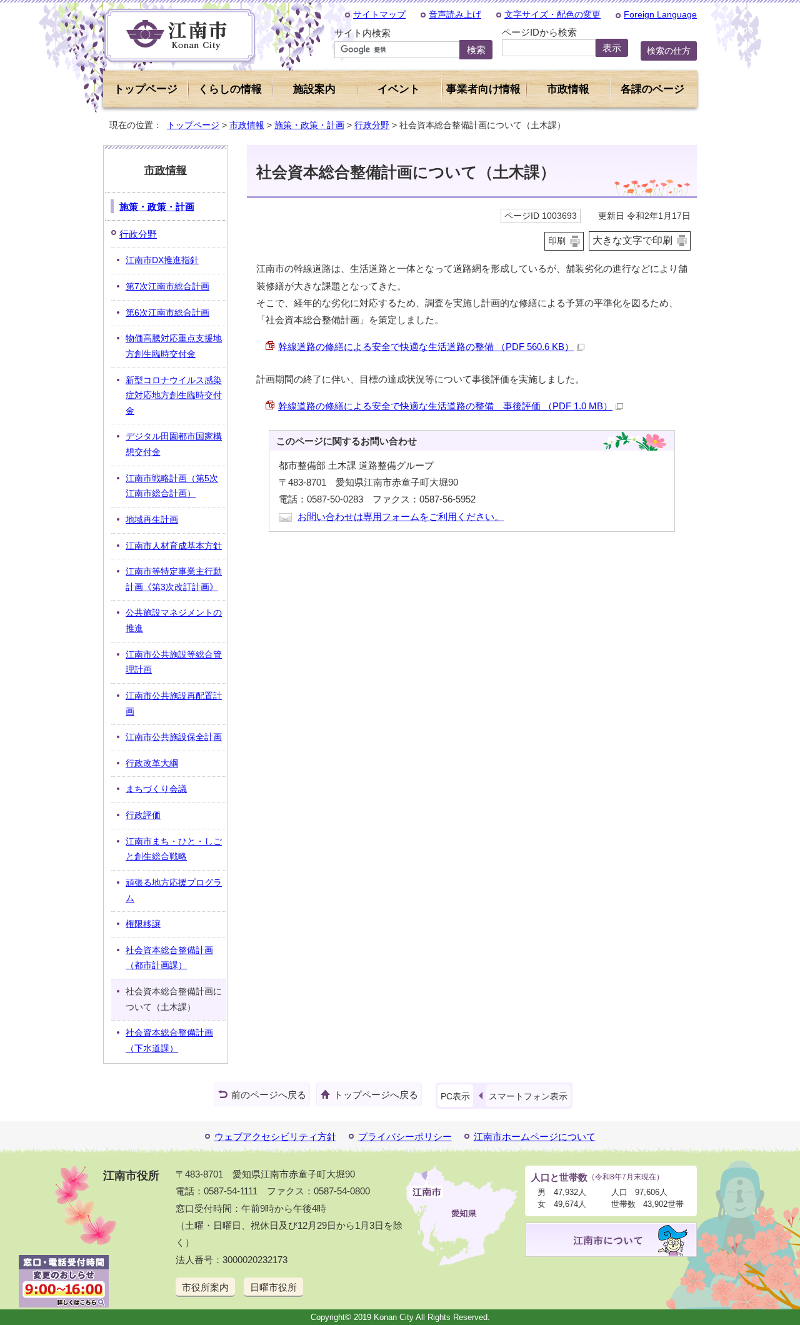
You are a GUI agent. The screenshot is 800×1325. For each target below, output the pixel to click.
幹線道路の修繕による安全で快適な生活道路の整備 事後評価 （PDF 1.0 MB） (445, 406)
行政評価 (143, 815)
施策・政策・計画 (309, 125)
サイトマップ (379, 14)
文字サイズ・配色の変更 (552, 14)
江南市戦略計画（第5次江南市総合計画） (172, 486)
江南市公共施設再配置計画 (174, 703)
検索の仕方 (669, 51)
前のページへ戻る (268, 1094)
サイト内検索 (362, 33)
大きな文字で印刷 (632, 240)
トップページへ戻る (376, 1094)
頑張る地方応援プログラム (174, 890)
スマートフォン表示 (528, 1096)
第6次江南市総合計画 (167, 313)
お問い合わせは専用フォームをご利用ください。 (401, 516)
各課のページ (652, 89)
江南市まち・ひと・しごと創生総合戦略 (174, 849)
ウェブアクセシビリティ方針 (275, 1136)
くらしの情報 (230, 89)
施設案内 (314, 89)
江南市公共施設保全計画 (174, 737)
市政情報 (246, 125)
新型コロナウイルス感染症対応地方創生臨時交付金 (174, 396)
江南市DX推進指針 (162, 260)
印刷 (557, 241)
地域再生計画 (152, 519)
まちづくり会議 (156, 789)
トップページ (146, 89)
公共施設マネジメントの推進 (174, 620)
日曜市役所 (273, 1287)
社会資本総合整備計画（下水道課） (169, 1040)
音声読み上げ (455, 14)
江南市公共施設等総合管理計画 (174, 662)
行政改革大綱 (152, 763)
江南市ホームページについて (535, 1136)
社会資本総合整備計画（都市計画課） (169, 958)
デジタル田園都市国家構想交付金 (174, 444)
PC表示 (455, 1096)
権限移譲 (143, 924)
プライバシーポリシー (405, 1136)
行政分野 (371, 125)
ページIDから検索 (539, 32)
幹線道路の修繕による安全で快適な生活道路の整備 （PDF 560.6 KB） (426, 346)
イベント (399, 89)
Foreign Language (660, 14)
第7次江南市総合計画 (167, 286)
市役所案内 (205, 1287)
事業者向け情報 (483, 89)
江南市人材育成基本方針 (174, 546)
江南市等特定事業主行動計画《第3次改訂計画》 (174, 579)
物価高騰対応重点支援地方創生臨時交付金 (174, 346)
